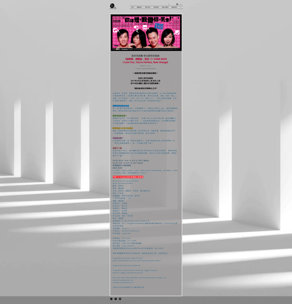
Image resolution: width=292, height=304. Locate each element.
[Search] (168, 4)
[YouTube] (120, 299)
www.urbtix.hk (128, 246)
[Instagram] (111, 299)
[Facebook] (116, 299)
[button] (148, 7)
